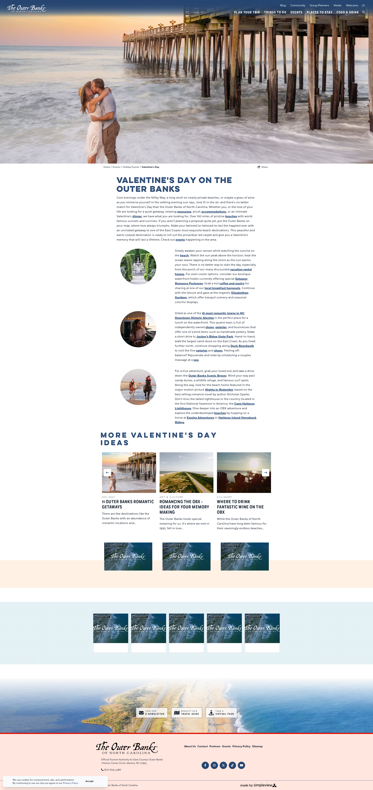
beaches (231, 216)
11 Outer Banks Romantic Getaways (128, 504)
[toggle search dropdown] (363, 12)
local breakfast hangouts (222, 288)
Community (298, 5)
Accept (90, 781)
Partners (214, 746)
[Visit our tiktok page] (232, 765)
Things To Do (275, 12)
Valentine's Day (151, 167)
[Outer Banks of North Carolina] (27, 8)
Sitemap (257, 746)
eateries (221, 327)
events (180, 240)
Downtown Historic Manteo (194, 318)
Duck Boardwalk (242, 346)
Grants (226, 746)
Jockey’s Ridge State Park (214, 337)
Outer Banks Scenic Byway (207, 376)
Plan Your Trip (247, 12)
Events (297, 12)
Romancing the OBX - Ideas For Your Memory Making (184, 507)
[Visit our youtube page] (241, 765)
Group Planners (319, 5)
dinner (137, 216)
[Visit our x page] (223, 765)
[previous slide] (107, 472)
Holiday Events (132, 167)
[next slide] (265, 472)
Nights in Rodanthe (219, 390)
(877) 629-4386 (112, 769)
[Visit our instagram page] (214, 765)
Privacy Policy (241, 746)
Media (337, 5)
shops (209, 327)
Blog (283, 5)
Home (107, 167)
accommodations (213, 212)
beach (184, 255)
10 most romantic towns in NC (223, 313)
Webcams (352, 5)
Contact (202, 746)
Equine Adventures (200, 418)
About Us (190, 746)
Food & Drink (348, 12)
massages (184, 212)
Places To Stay (320, 12)
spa (196, 360)
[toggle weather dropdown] (363, 6)
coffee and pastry (231, 283)
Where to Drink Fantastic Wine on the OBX (240, 507)
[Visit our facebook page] (205, 765)
